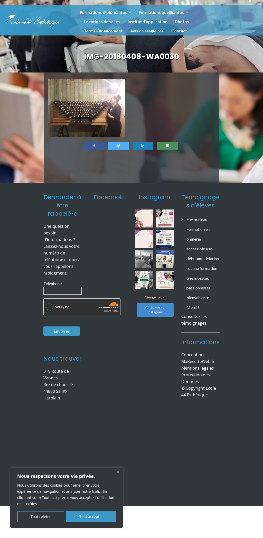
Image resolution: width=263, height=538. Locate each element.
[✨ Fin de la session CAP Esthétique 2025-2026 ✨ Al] (165, 280)
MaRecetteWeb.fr (198, 361)
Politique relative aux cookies (65, 503)
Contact (179, 30)
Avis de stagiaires (147, 30)
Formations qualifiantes (161, 12)
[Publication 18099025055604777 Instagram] (144, 218)
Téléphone (52, 283)
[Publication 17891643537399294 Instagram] (144, 239)
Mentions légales (197, 368)
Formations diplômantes (103, 12)
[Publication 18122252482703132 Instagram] (144, 259)
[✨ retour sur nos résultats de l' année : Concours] (165, 259)
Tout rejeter (41, 516)
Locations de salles (102, 21)
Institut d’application (147, 21)
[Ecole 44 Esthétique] (33, 20)
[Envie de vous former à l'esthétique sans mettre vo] (165, 218)
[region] (66, 498)
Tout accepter (91, 516)
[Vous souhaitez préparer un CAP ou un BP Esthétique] (144, 280)
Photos (182, 21)
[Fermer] (118, 472)
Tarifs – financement (103, 30)
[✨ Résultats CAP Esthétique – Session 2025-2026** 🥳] (165, 239)
